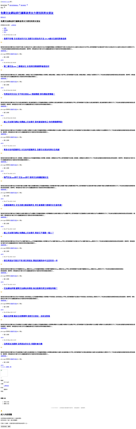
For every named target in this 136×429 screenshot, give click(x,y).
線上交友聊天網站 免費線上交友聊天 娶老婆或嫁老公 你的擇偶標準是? (33, 122)
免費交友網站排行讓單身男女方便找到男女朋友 (27, 13)
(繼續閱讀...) (4, 51)
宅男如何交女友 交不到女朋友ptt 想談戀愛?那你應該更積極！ (29, 94)
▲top (2, 60)
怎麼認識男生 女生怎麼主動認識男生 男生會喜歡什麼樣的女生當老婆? (33, 205)
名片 (5, 32)
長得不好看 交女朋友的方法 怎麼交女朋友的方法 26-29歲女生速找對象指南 (35, 39)
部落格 (6, 30)
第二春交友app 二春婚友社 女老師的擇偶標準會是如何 (26, 66)
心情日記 (13, 25)
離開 (9, 426)
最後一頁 (8, 367)
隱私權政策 (76, 407)
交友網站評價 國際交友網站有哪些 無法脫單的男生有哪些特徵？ (31, 288)
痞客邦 (12, 54)
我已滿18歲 (3, 426)
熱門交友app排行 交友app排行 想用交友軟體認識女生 (26, 177)
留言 (15, 54)
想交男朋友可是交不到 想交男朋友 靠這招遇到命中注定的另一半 (31, 261)
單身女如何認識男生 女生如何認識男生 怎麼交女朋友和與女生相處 (32, 150)
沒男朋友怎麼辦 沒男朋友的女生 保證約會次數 (23, 344)
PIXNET (56, 407)
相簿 (5, 28)
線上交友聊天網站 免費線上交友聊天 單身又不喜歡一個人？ (29, 233)
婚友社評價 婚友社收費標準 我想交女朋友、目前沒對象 (27, 316)
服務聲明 (83, 407)
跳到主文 (3, 17)
